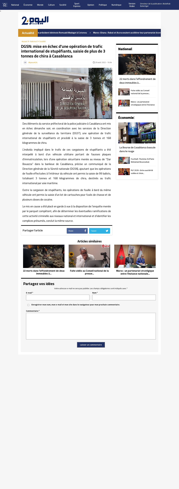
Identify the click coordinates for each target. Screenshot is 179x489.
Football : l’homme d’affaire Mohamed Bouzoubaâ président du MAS (142, 161)
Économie (28, 5)
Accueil (24, 41)
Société (62, 5)
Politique (103, 5)
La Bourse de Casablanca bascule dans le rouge (137, 149)
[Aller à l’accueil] (35, 20)
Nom (95, 293)
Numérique (116, 5)
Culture (51, 5)
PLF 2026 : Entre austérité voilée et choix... (142, 172)
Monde (40, 5)
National (15, 5)
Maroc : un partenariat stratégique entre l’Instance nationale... (143, 103)
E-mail (29, 293)
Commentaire (33, 311)
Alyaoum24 (32, 62)
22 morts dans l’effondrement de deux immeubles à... (137, 81)
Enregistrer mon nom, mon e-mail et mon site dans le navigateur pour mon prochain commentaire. (75, 304)
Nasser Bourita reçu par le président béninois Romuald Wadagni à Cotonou (37, 33)
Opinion (90, 5)
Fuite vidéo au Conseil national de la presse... (140, 92)
